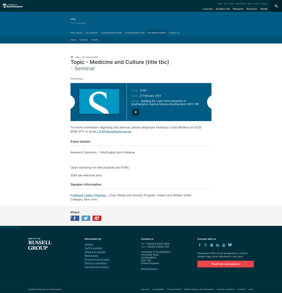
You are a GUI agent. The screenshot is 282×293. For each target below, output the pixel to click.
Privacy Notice (174, 289)
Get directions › (149, 268)
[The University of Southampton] (13, 6)
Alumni (231, 4)
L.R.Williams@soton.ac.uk (114, 131)
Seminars (83, 39)
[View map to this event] (136, 112)
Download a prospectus (226, 263)
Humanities (81, 23)
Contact (264, 4)
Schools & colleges (95, 251)
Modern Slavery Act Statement (199, 289)
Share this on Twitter (86, 218)
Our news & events (156, 32)
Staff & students (94, 248)
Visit (225, 4)
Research (238, 8)
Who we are (76, 32)
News (250, 4)
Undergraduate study (111, 32)
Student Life (223, 8)
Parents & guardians (96, 263)
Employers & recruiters (97, 259)
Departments (241, 4)
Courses (208, 8)
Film (73, 19)
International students (97, 266)
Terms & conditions (226, 289)
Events (256, 4)
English (80, 78)
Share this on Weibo (97, 218)
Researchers (91, 255)
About (219, 4)
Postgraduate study (135, 32)
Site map (145, 289)
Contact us (174, 32)
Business (252, 8)
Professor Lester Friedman (88, 195)
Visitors (89, 244)
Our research (91, 32)
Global (263, 8)
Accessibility (158, 289)
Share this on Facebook (71, 217)
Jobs (250, 289)
